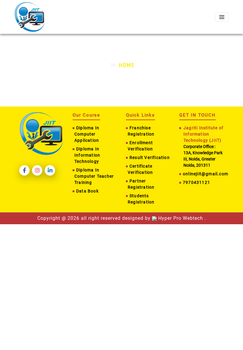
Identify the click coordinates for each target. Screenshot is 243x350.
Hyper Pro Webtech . (181, 218)
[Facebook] (24, 170)
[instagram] (37, 170)
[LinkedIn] (50, 170)
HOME (127, 65)
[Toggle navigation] (222, 17)
